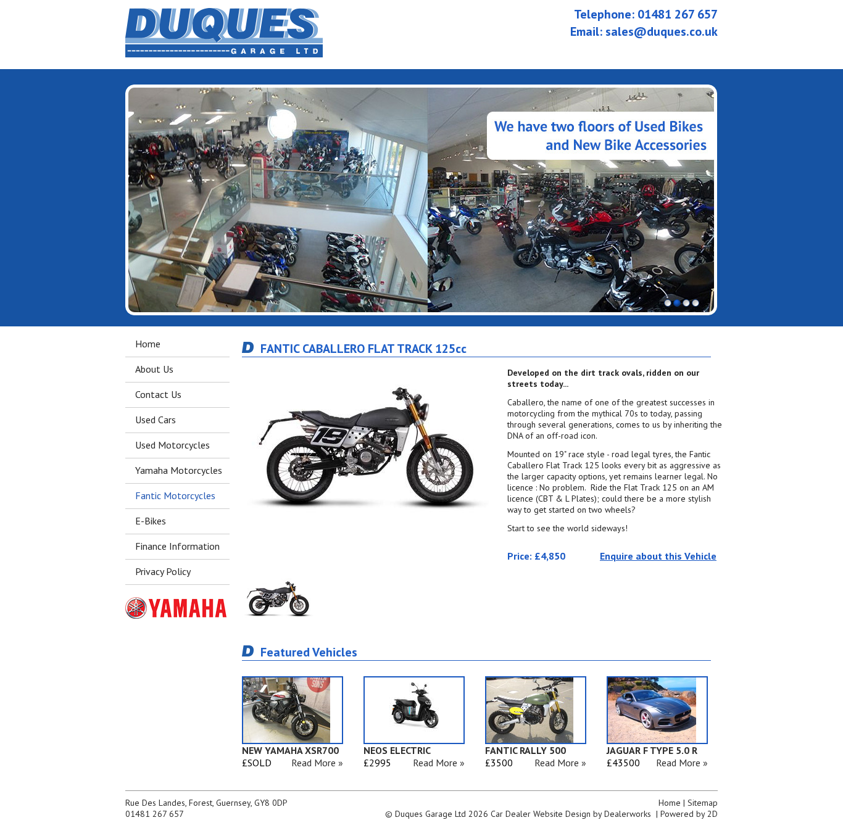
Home (147, 343)
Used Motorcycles (172, 445)
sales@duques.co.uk (661, 31)
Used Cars (155, 419)
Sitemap (702, 802)
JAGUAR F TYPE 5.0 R (652, 750)
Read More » (317, 762)
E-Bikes (150, 521)
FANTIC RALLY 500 (525, 750)
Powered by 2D (689, 813)
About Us (154, 369)
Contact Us (158, 394)
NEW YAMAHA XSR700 (290, 750)
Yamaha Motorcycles (178, 470)
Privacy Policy (163, 571)
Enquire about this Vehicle (658, 556)
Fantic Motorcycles (175, 495)
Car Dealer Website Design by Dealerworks (571, 813)
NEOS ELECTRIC (397, 750)
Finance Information (177, 546)
